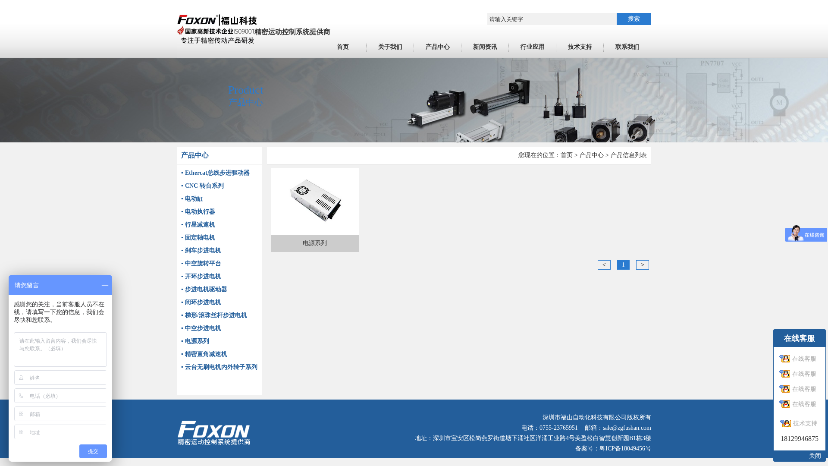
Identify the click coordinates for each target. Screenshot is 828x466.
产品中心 (592, 155)
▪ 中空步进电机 (201, 328)
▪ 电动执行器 (198, 211)
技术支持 (805, 423)
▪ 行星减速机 (198, 224)
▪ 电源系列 (195, 341)
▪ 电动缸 (192, 198)
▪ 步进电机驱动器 (204, 289)
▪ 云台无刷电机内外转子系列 (219, 367)
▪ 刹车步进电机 (201, 250)
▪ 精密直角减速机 (204, 354)
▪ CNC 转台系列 (202, 186)
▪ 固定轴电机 (198, 237)
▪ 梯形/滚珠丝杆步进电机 (214, 315)
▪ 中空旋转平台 (201, 263)
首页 (567, 155)
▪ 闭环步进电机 (201, 302)
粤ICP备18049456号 (625, 448)
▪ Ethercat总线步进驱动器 (215, 173)
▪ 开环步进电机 (201, 276)
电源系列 (315, 243)
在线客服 (804, 359)
